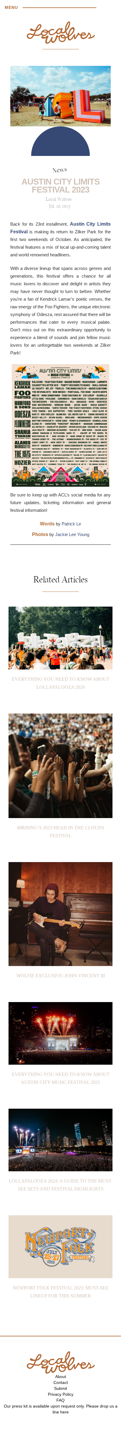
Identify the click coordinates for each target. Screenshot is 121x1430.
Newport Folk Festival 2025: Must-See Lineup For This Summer (60, 1291)
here (64, 1412)
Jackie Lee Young (72, 534)
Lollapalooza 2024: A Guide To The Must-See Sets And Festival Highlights (60, 1184)
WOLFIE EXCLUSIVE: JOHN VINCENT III (60, 975)
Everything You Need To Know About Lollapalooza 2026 (61, 683)
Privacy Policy (60, 1394)
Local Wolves (59, 199)
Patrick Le (71, 523)
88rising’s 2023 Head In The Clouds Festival (60, 831)
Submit (60, 1388)
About (60, 1376)
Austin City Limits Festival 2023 (60, 185)
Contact (60, 1382)
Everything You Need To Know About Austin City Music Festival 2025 (61, 1078)
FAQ (60, 1400)
